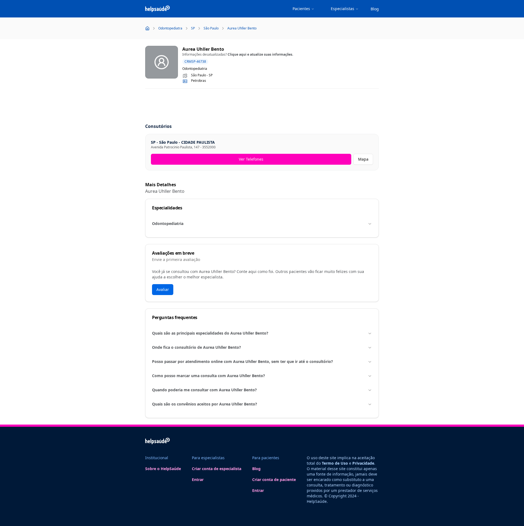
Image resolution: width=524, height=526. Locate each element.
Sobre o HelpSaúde (163, 468)
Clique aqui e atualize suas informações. (260, 54)
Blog (375, 8)
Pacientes (301, 8)
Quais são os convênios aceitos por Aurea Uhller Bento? (204, 404)
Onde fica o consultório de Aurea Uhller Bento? (196, 347)
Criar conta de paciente (274, 479)
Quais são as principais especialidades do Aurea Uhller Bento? (210, 333)
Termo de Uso (335, 463)
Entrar (198, 479)
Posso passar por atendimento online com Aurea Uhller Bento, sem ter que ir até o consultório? (242, 361)
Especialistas (342, 8)
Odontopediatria (167, 223)
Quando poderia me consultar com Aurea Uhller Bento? (204, 389)
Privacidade (363, 463)
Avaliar (162, 289)
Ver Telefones (251, 159)
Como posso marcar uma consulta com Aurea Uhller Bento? (208, 375)
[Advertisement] (262, 106)
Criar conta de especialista (216, 468)
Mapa (363, 159)
